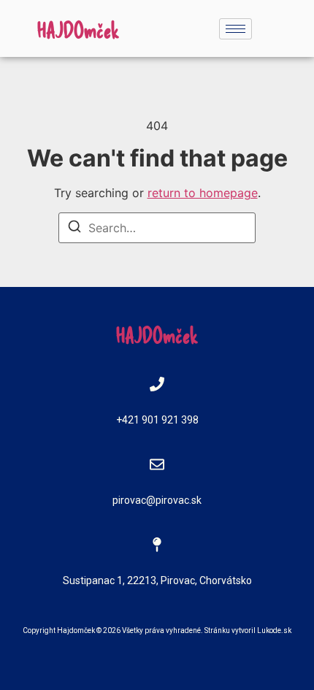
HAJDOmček (78, 29)
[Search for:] (157, 227)
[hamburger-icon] (235, 28)
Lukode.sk (274, 630)
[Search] (74, 228)
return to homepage (203, 192)
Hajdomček (76, 630)
